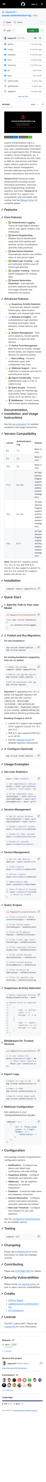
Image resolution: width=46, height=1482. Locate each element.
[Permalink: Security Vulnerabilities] (2, 1277)
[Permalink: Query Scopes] (2, 905)
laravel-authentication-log (16, 15)
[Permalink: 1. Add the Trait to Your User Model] (2, 606)
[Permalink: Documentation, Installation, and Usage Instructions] (2, 413)
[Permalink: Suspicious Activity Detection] (2, 988)
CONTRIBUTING (22, 1271)
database (11, 55)
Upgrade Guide (23, 739)
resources (12, 65)
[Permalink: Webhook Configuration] (2, 1107)
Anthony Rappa (15, 1300)
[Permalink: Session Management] (2, 809)
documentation (19, 424)
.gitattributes (13, 86)
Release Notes (27, 200)
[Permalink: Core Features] (2, 217)
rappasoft (10, 12)
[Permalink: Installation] (2, 580)
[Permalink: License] (2, 1317)
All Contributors (16, 1310)
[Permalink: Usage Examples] (2, 764)
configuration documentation (26, 1219)
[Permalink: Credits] (2, 1293)
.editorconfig (13, 81)
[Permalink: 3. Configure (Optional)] (2, 749)
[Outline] (43, 104)
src (9, 70)
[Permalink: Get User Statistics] (2, 772)
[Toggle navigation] (4, 4)
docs (10, 60)
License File (9, 1326)
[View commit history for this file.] (40, 38)
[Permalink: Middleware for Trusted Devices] (2, 1042)
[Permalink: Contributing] (2, 1264)
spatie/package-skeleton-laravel (25, 1410)
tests (10, 76)
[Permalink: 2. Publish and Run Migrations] (2, 635)
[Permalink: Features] (2, 209)
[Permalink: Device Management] (2, 852)
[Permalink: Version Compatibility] (2, 434)
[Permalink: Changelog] (2, 1245)
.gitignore (11, 91)
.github (10, 44)
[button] (39, 588)
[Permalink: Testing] (2, 1228)
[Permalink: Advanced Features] (2, 299)
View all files (23, 96)
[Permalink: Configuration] (2, 1150)
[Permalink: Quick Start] (2, 597)
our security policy (27, 1284)
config (10, 49)
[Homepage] (23, 4)
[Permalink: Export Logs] (2, 1074)
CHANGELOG (21, 1251)
